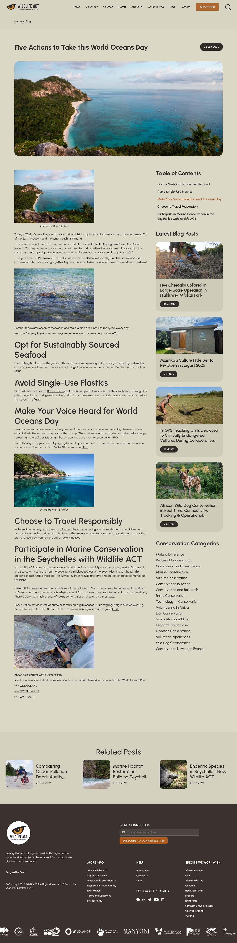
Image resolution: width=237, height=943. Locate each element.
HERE (17, 371)
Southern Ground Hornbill (199, 905)
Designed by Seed (16, 872)
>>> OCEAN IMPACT (26, 691)
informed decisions (71, 529)
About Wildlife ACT (97, 870)
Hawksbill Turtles (194, 890)
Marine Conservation (172, 572)
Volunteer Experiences (173, 637)
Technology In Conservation (177, 601)
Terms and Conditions (99, 895)
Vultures (189, 915)
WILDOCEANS (28, 685)
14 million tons (55, 391)
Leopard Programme (172, 625)
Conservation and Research (177, 590)
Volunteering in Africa (172, 607)
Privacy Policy (94, 900)
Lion (187, 875)
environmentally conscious (107, 395)
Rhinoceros (191, 900)
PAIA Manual (94, 890)
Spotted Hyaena (194, 910)
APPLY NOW (207, 6)
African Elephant (194, 870)
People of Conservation (173, 560)
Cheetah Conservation (173, 631)
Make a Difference (170, 554)
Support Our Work (97, 875)
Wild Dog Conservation (173, 643)
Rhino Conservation (170, 596)
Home (76, 6)
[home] (23, 7)
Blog (28, 21)
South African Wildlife (172, 619)
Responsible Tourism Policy (101, 885)
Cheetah (190, 885)
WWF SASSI (27, 696)
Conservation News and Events (180, 649)
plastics (76, 395)
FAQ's (139, 880)
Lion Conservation (169, 613)
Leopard (189, 895)
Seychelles (108, 571)
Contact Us (142, 875)
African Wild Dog (194, 880)
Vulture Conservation (172, 578)
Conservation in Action (173, 584)
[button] (92, 7)
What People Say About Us (101, 880)
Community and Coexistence (178, 566)
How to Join (142, 870)
